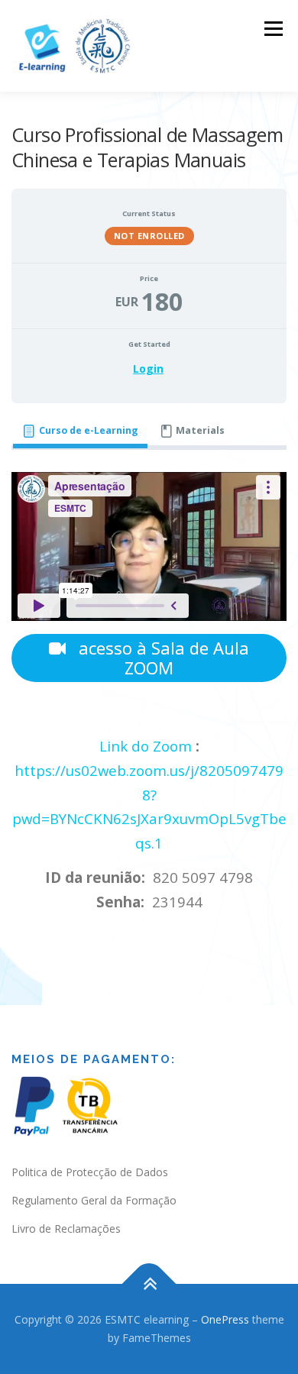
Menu (272, 28)
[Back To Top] (149, 1284)
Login (148, 368)
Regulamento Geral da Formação (94, 1200)
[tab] (80, 431)
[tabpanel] (149, 696)
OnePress (225, 1319)
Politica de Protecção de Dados (89, 1172)
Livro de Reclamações (66, 1228)
